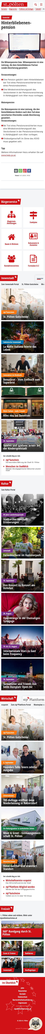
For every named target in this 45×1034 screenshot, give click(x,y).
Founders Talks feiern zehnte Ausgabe (20, 768)
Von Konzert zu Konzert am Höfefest (19, 587)
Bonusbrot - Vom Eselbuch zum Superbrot (21, 381)
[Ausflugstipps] (33, 963)
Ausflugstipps (30, 970)
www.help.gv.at (8, 155)
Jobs (22, 988)
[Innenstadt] (11, 963)
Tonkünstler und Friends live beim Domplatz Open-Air (19, 685)
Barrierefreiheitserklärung (22, 1000)
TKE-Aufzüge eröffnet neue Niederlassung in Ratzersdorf (20, 802)
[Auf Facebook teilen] (29, 171)
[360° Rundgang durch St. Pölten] (22, 928)
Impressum (22, 1003)
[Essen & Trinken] (11, 946)
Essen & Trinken (9, 953)
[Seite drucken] (16, 171)
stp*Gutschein (12, 460)
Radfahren (29, 953)
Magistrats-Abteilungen (11, 222)
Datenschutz (22, 997)
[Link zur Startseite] (14, 4)
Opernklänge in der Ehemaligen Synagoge (21, 619)
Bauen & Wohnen (11, 244)
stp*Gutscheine (13, 893)
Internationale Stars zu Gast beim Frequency (19, 652)
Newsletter (22, 991)
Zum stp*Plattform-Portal (21, 705)
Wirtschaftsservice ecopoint (18, 880)
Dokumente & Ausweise (33, 244)
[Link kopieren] (25, 171)
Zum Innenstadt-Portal (10, 284)
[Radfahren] (33, 946)
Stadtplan (33, 222)
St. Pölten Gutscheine (30, 284)
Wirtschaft (7, 698)
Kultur (4, 483)
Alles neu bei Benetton (16, 415)
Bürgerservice (9, 201)
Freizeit (5, 908)
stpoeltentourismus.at (8, 918)
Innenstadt (7, 278)
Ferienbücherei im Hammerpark (22, 555)
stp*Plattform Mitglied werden (20, 887)
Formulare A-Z (33, 266)
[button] (35, 1024)
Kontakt (23, 994)
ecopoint (4, 705)
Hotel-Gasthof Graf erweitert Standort (20, 867)
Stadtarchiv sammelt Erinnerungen (15, 521)
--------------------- (22, 1005)
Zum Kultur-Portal (8, 490)
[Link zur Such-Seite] (35, 4)
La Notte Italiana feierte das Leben (19, 348)
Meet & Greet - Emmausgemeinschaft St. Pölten (22, 834)
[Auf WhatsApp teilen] (20, 171)
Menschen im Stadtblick (17, 466)
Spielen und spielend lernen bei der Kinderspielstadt (21, 447)
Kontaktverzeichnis (11, 266)
